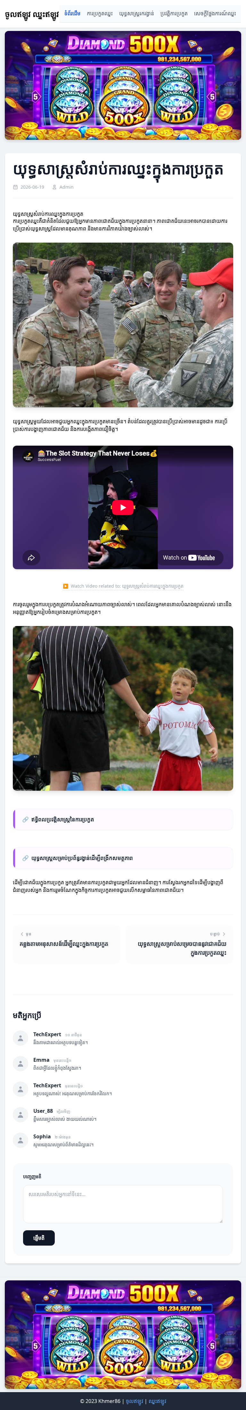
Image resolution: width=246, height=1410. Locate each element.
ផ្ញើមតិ (39, 1237)
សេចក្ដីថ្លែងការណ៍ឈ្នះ (215, 13)
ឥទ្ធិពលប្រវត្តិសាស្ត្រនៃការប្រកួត (58, 819)
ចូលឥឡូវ (134, 1401)
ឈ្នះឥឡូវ (157, 1401)
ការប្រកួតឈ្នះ (100, 13)
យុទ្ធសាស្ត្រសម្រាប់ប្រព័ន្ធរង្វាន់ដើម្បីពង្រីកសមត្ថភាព (77, 858)
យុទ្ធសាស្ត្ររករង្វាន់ (136, 13)
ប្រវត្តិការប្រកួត (174, 13)
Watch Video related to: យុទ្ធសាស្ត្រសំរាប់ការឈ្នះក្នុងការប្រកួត (123, 586)
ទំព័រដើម (72, 13)
